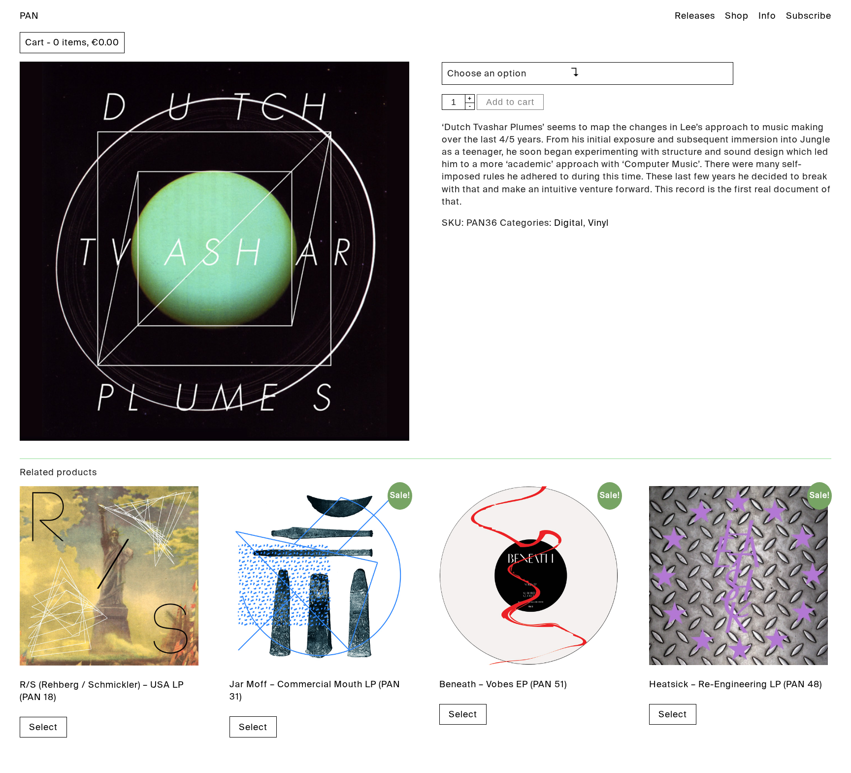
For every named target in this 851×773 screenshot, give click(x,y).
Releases (695, 16)
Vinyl (598, 223)
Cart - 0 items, (72, 42)
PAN (29, 16)
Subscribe (808, 16)
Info (767, 16)
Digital (568, 223)
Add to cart (510, 102)
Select (43, 727)
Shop (737, 16)
